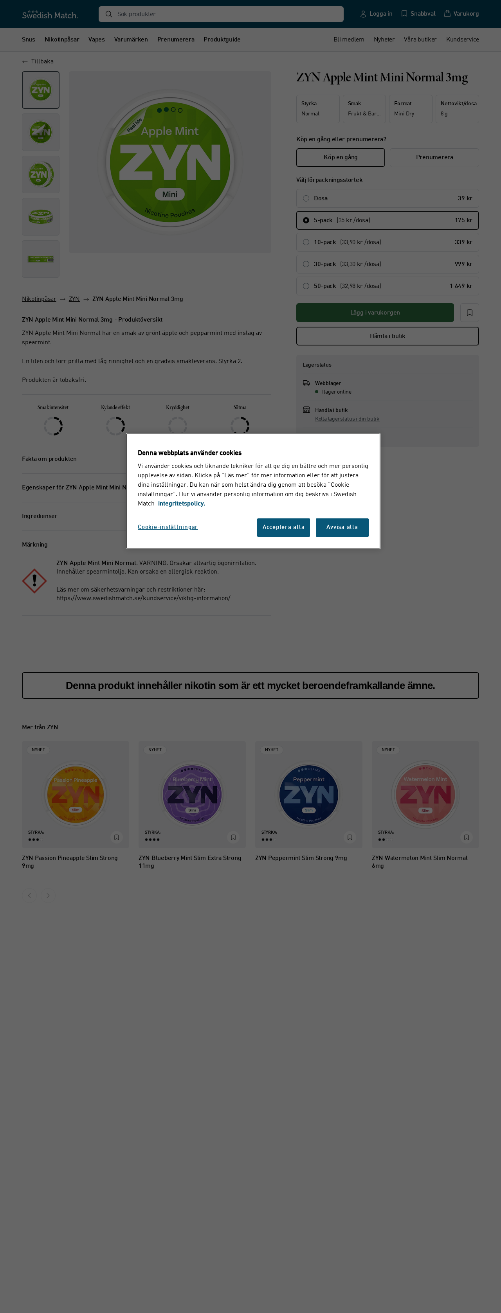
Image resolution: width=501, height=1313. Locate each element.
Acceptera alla (284, 528)
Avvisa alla (342, 528)
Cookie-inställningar (168, 528)
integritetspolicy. (181, 504)
